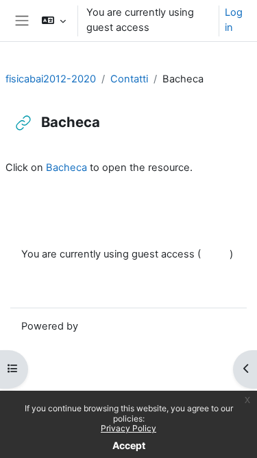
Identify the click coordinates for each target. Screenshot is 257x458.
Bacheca (66, 167)
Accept (128, 445)
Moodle (99, 326)
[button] (54, 20)
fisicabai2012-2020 (50, 79)
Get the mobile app (66, 287)
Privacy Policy (128, 428)
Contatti (129, 79)
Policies (39, 271)
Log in (234, 20)
